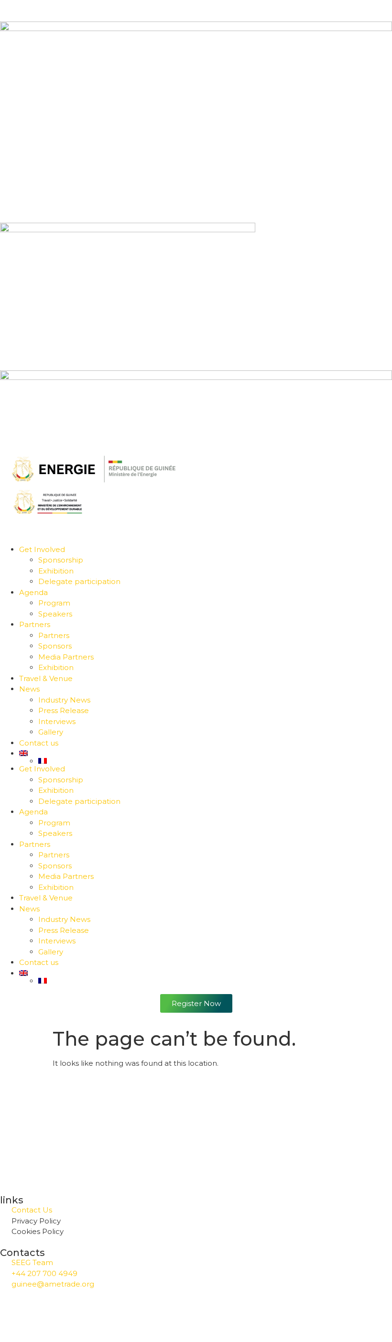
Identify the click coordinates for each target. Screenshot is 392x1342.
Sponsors (55, 645)
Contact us (38, 742)
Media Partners (66, 656)
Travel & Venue (46, 678)
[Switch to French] (215, 761)
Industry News (64, 699)
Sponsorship (60, 559)
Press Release (63, 710)
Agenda (33, 592)
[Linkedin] (64, 1312)
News (29, 688)
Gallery (50, 731)
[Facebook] (12, 1312)
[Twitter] (38, 1312)
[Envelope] (115, 1312)
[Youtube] (89, 1312)
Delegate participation (79, 581)
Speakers (55, 613)
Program (54, 602)
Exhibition (56, 570)
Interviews (57, 721)
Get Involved (42, 549)
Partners (34, 624)
